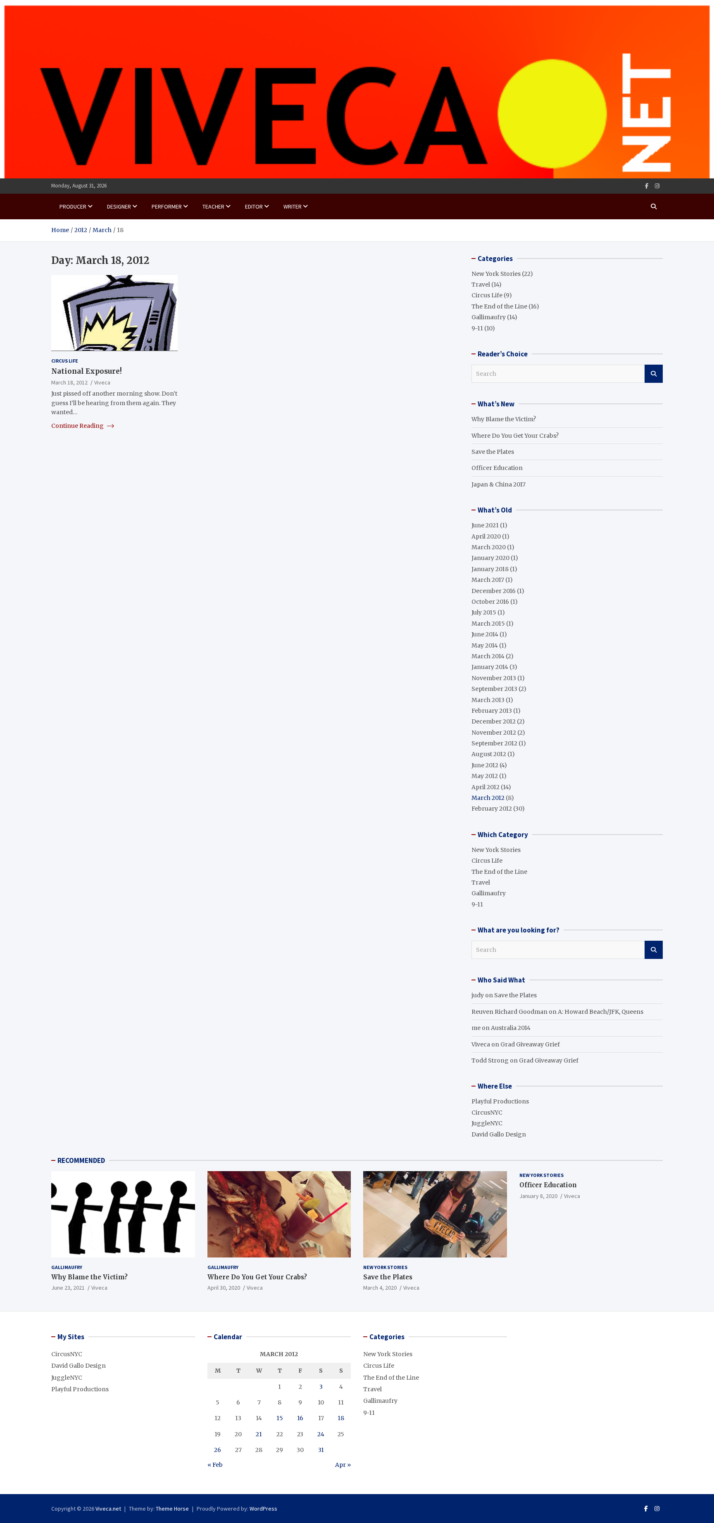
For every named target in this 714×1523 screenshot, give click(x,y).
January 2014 (489, 667)
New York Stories (496, 274)
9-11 (477, 328)
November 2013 (493, 678)
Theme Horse (172, 1508)
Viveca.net (108, 1508)
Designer (119, 206)
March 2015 (488, 623)
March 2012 (488, 798)
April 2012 (485, 787)
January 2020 (490, 558)
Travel (480, 284)
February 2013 (491, 710)
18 (341, 1418)
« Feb (215, 1464)
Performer (167, 206)
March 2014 (488, 656)
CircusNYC (486, 1112)
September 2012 (494, 743)
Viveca (102, 382)
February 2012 (491, 808)
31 (321, 1450)
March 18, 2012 (69, 382)
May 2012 (484, 776)
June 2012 (484, 765)
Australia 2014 (511, 1028)
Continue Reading (78, 425)
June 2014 (484, 634)
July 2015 (483, 612)
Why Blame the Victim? (503, 419)
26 (217, 1450)
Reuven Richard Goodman (509, 1011)
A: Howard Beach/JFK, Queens (600, 1011)
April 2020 (486, 536)
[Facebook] (647, 186)
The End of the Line (499, 306)
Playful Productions (500, 1101)
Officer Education (497, 468)
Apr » (343, 1464)
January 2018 (490, 569)
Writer (292, 206)
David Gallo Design (498, 1134)
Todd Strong (490, 1060)
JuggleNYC (486, 1123)
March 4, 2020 (380, 1287)
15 (279, 1418)
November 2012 (493, 732)
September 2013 (494, 689)
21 (259, 1434)
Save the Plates (492, 451)
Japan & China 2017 (498, 484)
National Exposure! (86, 370)
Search (654, 374)
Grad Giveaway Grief (530, 1044)
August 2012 (488, 754)
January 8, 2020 (538, 1196)
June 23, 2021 (68, 1287)
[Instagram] (657, 186)
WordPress (263, 1508)
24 (320, 1434)
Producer (73, 206)
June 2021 (485, 525)
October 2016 (490, 601)
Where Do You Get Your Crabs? (515, 435)
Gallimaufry (488, 317)
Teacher (213, 206)
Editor (254, 206)
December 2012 (493, 721)
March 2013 (488, 700)
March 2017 (487, 580)
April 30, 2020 (223, 1287)
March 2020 (488, 547)
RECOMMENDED (81, 1160)
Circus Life (64, 360)
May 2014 (484, 645)
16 (300, 1418)
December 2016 (493, 591)
